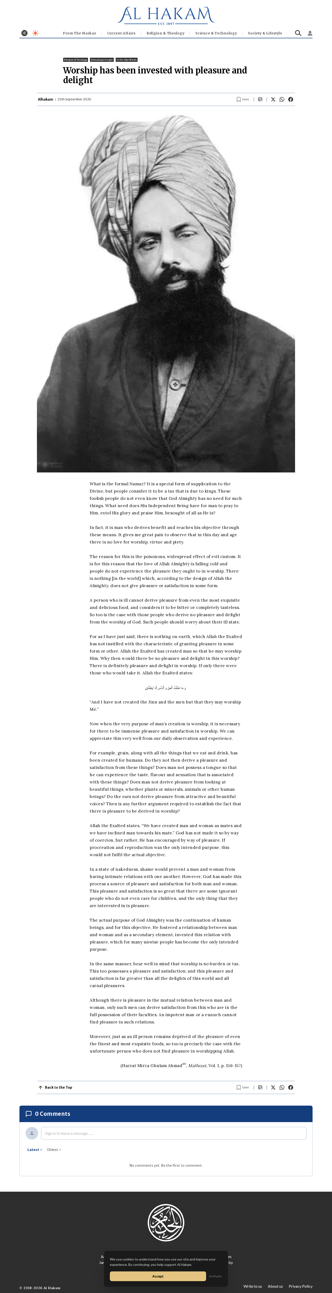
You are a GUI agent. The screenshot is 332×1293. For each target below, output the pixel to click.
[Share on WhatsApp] (282, 99)
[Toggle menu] (24, 33)
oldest (52, 1150)
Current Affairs (121, 33)
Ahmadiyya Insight (102, 59)
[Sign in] (310, 33)
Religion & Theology (165, 33)
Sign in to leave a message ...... (69, 1133)
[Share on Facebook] (290, 99)
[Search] (298, 33)
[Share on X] (273, 99)
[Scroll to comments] (260, 99)
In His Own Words (127, 59)
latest (33, 1150)
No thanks (215, 1276)
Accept (158, 1276)
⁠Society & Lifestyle (265, 33)
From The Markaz (79, 33)
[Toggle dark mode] (35, 33)
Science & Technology (216, 33)
